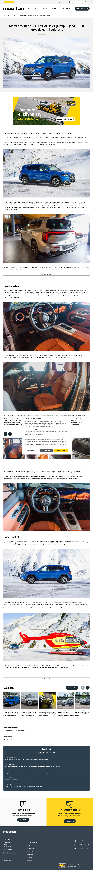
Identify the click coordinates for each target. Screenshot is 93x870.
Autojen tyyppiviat (32, 842)
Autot (28, 839)
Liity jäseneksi (69, 821)
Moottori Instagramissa (83, 844)
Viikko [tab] (47, 753)
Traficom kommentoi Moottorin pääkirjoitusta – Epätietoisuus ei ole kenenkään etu (23, 786)
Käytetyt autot (31, 848)
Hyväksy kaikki (61, 450)
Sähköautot (30, 854)
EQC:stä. (53, 144)
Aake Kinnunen (42, 34)
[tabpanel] (46, 772)
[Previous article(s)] (83, 688)
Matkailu (29, 860)
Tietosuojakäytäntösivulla (35, 444)
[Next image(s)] (10, 434)
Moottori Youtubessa (82, 848)
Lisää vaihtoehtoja (31, 450)
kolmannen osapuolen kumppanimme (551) (46, 423)
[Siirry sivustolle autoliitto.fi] (62, 865)
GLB (49, 137)
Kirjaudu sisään (63, 2)
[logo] (13, 9)
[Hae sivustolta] (86, 2)
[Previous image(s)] (5, 434)
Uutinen (9, 15)
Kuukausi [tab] (52, 753)
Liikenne (29, 857)
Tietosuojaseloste (8, 860)
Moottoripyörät (31, 851)
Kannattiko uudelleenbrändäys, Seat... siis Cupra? (16, 780)
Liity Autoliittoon (8, 2)
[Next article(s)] (88, 688)
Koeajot (29, 845)
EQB (59, 137)
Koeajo (10, 710)
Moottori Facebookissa (83, 841)
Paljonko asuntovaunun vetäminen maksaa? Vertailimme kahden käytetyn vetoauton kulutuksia (26, 759)
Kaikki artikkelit (71, 688)
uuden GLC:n (8, 668)
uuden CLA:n (21, 202)
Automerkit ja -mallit (81, 8)
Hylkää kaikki (46, 450)
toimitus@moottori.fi (8, 849)
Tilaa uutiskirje (19, 2)
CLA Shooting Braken (84, 666)
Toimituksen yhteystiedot (9, 853)
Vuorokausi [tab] (41, 753)
